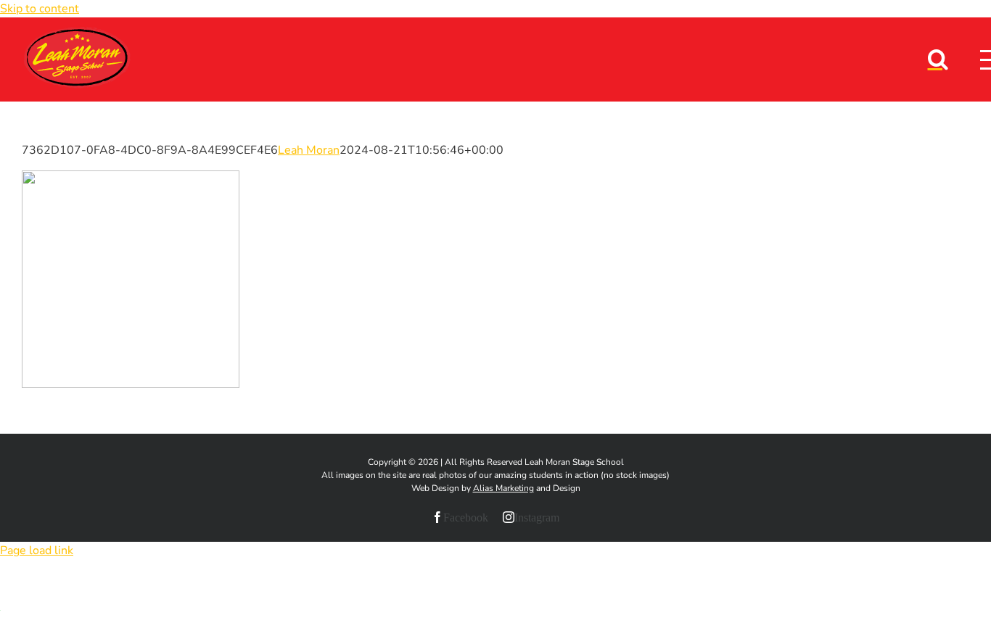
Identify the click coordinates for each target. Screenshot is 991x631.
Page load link (36, 550)
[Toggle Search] (938, 59)
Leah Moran (309, 150)
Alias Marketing (503, 488)
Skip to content (39, 9)
